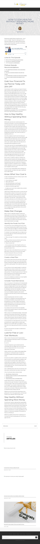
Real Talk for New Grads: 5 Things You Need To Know (14, 524)
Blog (18, 534)
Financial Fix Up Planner (15, 61)
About (14, 534)
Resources (28, 534)
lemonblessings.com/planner (15, 105)
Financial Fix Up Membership (14, 62)
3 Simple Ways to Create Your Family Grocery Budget (17, 75)
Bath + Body (22, 534)
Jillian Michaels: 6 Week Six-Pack (12, 374)
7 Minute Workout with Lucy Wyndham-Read (14, 378)
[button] (20, 9)
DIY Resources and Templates (17, 59)
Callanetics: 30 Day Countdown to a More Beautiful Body (16, 375)
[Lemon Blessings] (20, 4)
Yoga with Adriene (9, 377)
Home (10, 534)
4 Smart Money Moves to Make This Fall (11, 467)
